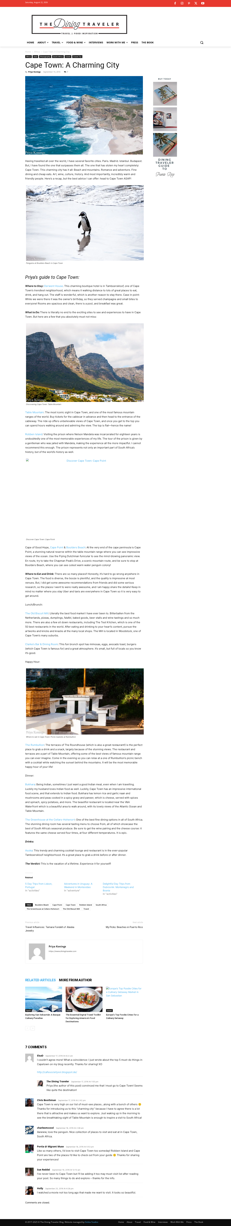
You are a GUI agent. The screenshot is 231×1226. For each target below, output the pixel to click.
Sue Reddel (43, 1169)
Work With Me (177, 1222)
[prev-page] (27, 1028)
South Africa (58, 56)
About (129, 1222)
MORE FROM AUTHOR (75, 980)
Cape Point (56, 547)
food (35, 56)
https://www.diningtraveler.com (62, 951)
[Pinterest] (189, 4)
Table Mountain (34, 412)
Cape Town (71, 905)
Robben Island (33, 434)
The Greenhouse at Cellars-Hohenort (43, 909)
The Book (198, 1222)
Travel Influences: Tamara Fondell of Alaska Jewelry (49, 929)
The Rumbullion (34, 744)
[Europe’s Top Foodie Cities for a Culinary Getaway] (124, 999)
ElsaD (40, 1055)
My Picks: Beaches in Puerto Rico (124, 927)
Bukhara (30, 784)
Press (189, 1222)
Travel (86, 909)
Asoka (28, 850)
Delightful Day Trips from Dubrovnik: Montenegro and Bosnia (118, 887)
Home (28, 51)
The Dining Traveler (58, 1081)
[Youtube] (203, 4)
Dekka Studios (91, 1222)
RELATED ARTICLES (40, 980)
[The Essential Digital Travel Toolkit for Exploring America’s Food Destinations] (84, 999)
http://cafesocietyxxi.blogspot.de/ (57, 1072)
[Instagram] (182, 4)
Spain (28, 1010)
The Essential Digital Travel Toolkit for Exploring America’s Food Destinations (83, 1018)
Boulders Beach (75, 547)
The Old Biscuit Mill (36, 613)
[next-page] (33, 1028)
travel (68, 56)
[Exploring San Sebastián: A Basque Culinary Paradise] (43, 999)
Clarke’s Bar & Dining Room (41, 644)
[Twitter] (196, 4)
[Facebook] (175, 4)
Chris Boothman (46, 1100)
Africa (37, 51)
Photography (45, 56)
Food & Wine (149, 1222)
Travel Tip (77, 56)
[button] (202, 42)
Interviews (163, 1222)
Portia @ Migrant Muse (50, 1146)
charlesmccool (45, 1127)
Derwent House (53, 286)
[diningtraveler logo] (79, 24)
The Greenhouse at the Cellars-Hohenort (50, 819)
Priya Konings (34, 72)
